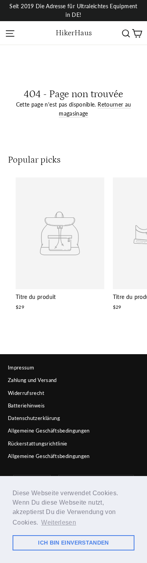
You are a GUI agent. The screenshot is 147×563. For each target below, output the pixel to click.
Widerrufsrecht (26, 393)
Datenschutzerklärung (34, 418)
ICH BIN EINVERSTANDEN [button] (73, 542)
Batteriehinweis (26, 405)
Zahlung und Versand (32, 380)
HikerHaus (74, 33)
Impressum (21, 367)
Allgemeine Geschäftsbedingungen (49, 430)
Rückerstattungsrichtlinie (37, 443)
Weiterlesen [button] (58, 522)
